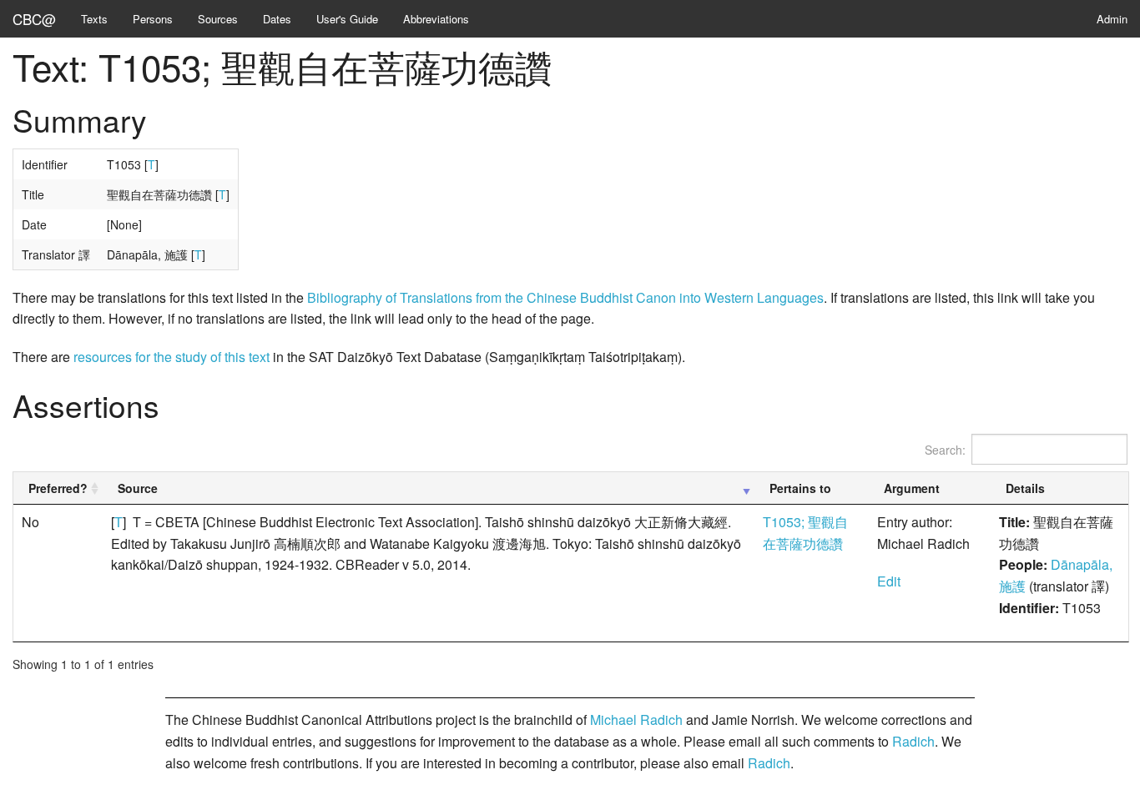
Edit (888, 581)
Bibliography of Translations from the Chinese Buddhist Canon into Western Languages (565, 297)
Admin (1112, 19)
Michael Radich (636, 719)
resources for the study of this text (171, 356)
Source (138, 488)
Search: (945, 449)
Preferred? (58, 488)
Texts (94, 19)
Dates (277, 19)
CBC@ (34, 18)
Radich (913, 741)
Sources (218, 19)
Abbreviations (436, 19)
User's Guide (347, 19)
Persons (153, 19)
